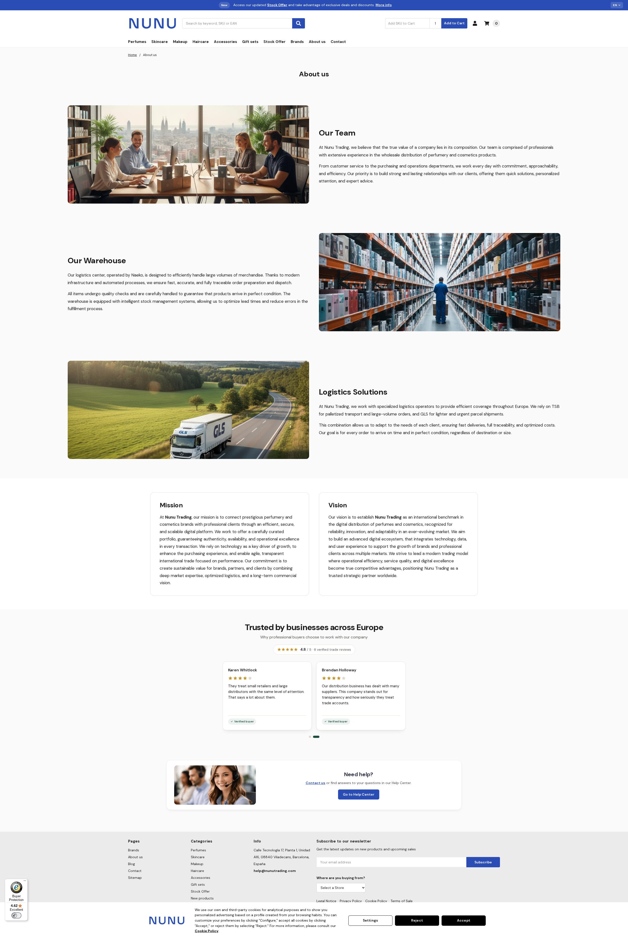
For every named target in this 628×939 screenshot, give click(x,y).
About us (317, 41)
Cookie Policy (376, 901)
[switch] (16, 915)
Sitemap (135, 877)
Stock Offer (274, 41)
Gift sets (250, 41)
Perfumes (137, 41)
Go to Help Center (358, 794)
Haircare (201, 41)
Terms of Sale (402, 901)
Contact (338, 41)
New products (202, 898)
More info (384, 5)
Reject (417, 920)
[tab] (310, 737)
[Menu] (25, 882)
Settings (370, 920)
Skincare (159, 41)
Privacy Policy (351, 901)
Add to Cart (454, 23)
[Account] (475, 23)
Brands (297, 41)
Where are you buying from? (340, 878)
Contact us (315, 783)
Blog (131, 864)
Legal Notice (326, 901)
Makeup (180, 41)
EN (615, 5)
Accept (463, 920)
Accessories (225, 41)
